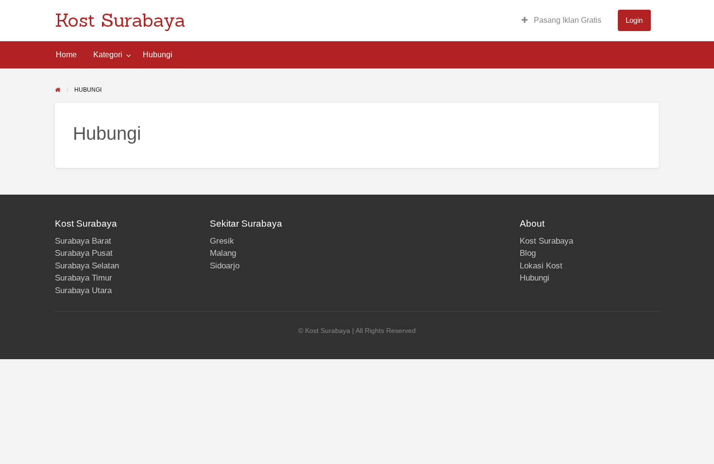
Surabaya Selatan (87, 266)
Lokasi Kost (541, 266)
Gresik (222, 241)
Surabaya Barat (83, 241)
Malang (223, 253)
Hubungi (157, 54)
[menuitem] (561, 20)
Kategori (107, 54)
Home (66, 54)
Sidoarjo (224, 266)
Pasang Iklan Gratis (566, 20)
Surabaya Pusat (84, 253)
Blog (528, 253)
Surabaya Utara (83, 290)
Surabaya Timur (83, 278)
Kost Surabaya (120, 20)
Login (634, 20)
